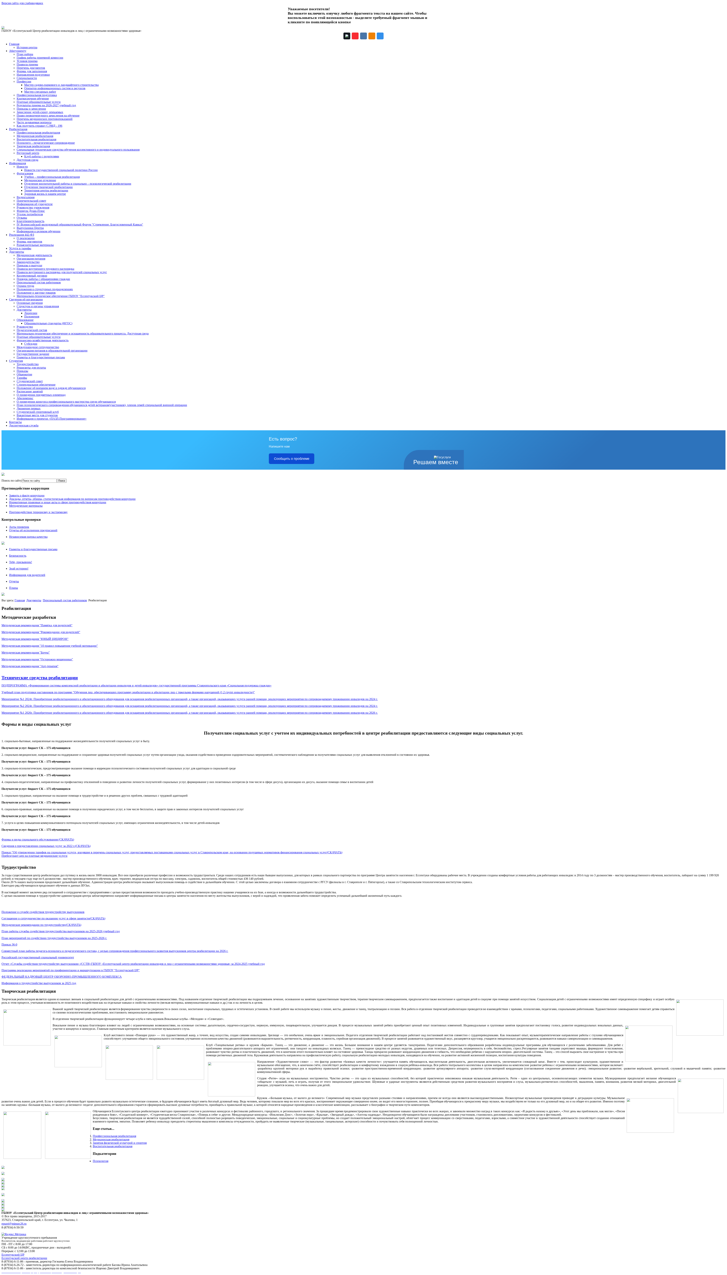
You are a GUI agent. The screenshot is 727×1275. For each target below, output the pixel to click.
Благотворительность (30, 221)
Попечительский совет (31, 200)
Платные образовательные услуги (39, 102)
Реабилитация (18, 129)
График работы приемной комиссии (40, 57)
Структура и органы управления (38, 306)
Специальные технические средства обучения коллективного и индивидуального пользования (78, 149)
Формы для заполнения (32, 71)
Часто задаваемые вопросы (34, 122)
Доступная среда (27, 159)
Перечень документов (31, 67)
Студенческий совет (30, 381)
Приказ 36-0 (9, 944)
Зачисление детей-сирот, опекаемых (40, 112)
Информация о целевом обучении (38, 231)
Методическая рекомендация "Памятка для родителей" (37, 625)
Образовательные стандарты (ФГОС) (48, 323)
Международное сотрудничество (38, 347)
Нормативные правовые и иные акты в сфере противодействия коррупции (57, 502)
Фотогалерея (25, 173)
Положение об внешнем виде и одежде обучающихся (51, 388)
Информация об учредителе (35, 204)
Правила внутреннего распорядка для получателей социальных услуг (62, 272)
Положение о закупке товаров (36, 292)
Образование (25, 319)
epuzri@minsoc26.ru (14, 1223)
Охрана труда (25, 285)
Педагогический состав (32, 330)
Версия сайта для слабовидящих (22, 3)
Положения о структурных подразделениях (45, 289)
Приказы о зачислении (31, 108)
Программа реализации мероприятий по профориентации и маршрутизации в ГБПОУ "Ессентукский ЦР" (71, 970)
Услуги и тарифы (20, 248)
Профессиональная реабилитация (38, 132)
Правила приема (27, 64)
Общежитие (24, 374)
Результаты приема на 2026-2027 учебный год (46, 105)
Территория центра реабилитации (46, 190)
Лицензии (30, 313)
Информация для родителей (27, 575)
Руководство (25, 326)
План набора (25, 54)
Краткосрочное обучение (33, 98)
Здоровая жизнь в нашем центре (45, 193)
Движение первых (29, 408)
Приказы (22, 371)
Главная (14, 44)
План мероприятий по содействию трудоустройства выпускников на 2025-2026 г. (54, 938)
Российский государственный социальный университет (38, 957)
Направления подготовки (33, 74)
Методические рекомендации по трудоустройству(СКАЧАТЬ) (41, 924)
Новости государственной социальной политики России (61, 170)
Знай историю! (18, 568)
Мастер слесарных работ (40, 91)
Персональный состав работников (39, 282)
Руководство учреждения (33, 207)
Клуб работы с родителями (41, 156)
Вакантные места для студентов (37, 415)
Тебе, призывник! (20, 562)
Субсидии (30, 343)
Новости (22, 166)
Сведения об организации (26, 299)
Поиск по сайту (12, 480)
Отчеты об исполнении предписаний (33, 530)
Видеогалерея (25, 197)
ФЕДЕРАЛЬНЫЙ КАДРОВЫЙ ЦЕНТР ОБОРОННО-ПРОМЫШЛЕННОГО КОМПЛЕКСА (62, 976)
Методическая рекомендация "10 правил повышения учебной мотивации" (50, 645)
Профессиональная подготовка (37, 95)
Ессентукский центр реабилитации (24, 1258)
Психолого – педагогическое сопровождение (46, 142)
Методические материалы (26, 505)
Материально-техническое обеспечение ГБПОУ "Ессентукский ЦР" (61, 296)
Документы (16, 251)
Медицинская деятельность (34, 255)
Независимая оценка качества (28, 536)
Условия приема (27, 61)
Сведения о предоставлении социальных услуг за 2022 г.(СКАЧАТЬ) (46, 846)
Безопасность (17, 555)
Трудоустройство (28, 364)
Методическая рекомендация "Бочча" (26, 652)
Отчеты (14, 581)
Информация (17, 163)
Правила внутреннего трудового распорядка (45, 268)
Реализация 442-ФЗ (21, 234)
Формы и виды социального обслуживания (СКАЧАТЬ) (38, 839)
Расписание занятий (30, 391)
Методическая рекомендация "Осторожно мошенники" (37, 659)
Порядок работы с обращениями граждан (43, 279)
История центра (27, 47)
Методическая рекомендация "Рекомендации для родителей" (41, 632)
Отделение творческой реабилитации (48, 187)
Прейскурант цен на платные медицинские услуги (34, 855)
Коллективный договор (32, 275)
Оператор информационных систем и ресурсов (54, 88)
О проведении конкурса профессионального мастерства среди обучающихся (66, 401)
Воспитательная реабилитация (36, 139)
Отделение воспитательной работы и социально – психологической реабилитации (77, 183)
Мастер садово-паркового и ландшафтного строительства (61, 84)
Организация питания (31, 258)
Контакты (15, 422)
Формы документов (29, 241)
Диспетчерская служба (23, 425)
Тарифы (22, 377)
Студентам (16, 360)
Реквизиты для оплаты (31, 367)
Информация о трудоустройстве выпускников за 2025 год (39, 983)
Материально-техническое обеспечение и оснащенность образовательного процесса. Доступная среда (83, 333)
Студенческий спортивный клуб (38, 411)
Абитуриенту (17, 50)
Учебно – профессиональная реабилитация (52, 176)
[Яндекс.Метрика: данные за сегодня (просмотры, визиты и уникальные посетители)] (14, 1234)
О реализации (26, 238)
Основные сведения (30, 302)
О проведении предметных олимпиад (41, 394)
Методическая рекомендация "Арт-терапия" (30, 666)
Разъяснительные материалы (35, 245)
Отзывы (22, 217)
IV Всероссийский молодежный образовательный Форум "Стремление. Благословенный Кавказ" (80, 224)
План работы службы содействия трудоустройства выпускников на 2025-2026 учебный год (61, 931)
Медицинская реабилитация (35, 136)
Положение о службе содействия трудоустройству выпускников (43, 912)
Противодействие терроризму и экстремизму (38, 512)
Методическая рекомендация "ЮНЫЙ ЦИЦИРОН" (35, 639)
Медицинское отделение (40, 180)
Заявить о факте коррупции (26, 495)
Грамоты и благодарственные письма (41, 357)
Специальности (27, 78)
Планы (13, 587)
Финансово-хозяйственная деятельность (43, 340)
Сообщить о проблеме (291, 459)
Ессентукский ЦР (13, 1254)
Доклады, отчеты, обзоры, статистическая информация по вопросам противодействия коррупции (72, 499)
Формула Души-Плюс (31, 210)
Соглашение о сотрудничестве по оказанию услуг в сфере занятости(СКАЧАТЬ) (53, 918)
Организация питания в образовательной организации (52, 350)
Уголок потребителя (30, 214)
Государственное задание (33, 354)
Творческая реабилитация (33, 146)
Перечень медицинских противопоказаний (45, 119)
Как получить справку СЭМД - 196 (39, 125)
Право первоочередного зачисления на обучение (48, 115)
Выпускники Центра (30, 228)
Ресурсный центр (28, 153)
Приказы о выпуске (29, 265)
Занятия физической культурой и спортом (120, 1142)
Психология (100, 1161)
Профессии (24, 81)
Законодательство (28, 262)
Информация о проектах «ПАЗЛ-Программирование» (52, 418)
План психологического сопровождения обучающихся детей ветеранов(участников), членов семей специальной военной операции (102, 405)
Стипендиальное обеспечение (36, 384)
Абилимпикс (25, 398)
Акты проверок (19, 527)
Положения (31, 316)
